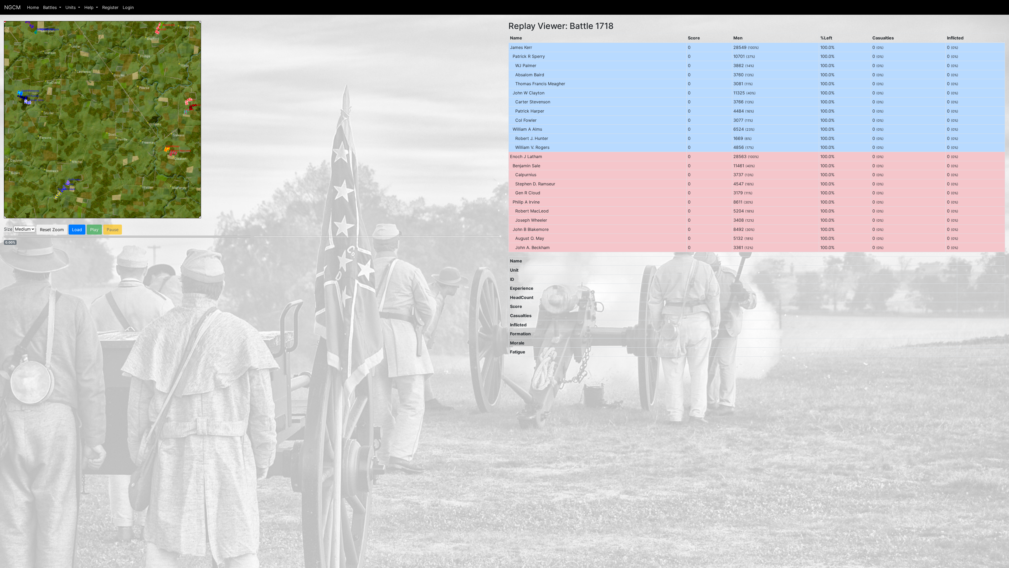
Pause (113, 229)
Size (8, 229)
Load (77, 229)
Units (71, 7)
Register (110, 7)
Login (128, 7)
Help (89, 7)
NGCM (12, 7)
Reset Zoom (52, 229)
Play (94, 229)
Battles (50, 7)
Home (33, 7)
